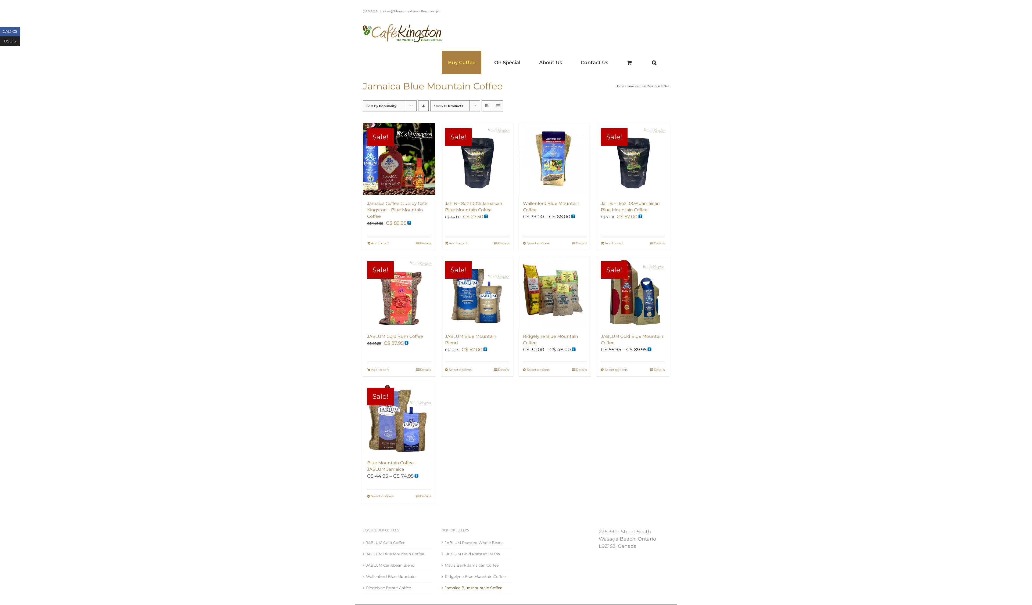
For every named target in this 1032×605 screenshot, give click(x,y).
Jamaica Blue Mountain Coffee (473, 587)
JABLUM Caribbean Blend (390, 565)
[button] (654, 62)
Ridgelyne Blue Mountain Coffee (475, 576)
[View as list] (497, 106)
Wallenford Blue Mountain (390, 576)
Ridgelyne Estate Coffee (388, 587)
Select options (538, 243)
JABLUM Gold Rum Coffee (395, 336)
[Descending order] (423, 105)
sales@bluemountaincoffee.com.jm (411, 11)
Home (620, 86)
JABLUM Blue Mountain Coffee (395, 554)
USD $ (12, 41)
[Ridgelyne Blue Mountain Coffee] (555, 292)
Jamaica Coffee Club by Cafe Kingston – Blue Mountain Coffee (397, 210)
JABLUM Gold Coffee (385, 542)
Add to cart (380, 243)
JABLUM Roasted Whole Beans (474, 542)
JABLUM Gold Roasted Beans (472, 554)
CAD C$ (11, 31)
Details (425, 243)
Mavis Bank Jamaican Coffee (472, 565)
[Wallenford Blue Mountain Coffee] (555, 159)
